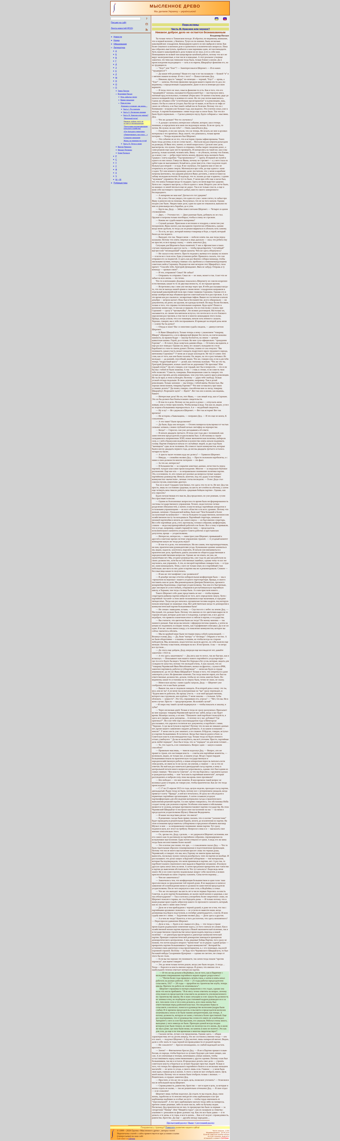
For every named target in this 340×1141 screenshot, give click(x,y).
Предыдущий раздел (177, 1123)
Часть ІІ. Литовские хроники (134, 112)
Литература (119, 47)
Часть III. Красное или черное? (135, 115)
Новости (118, 37)
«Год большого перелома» (134, 132)
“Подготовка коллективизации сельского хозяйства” (136, 127)
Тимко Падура (123, 91)
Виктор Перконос (124, 147)
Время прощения (127, 100)
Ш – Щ (118, 179)
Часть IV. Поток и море (132, 144)
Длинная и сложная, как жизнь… (134, 106)
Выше (191, 1123)
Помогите (170, 1127)
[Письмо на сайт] (147, 24)
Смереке (131, 1139)
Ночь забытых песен (128, 97)
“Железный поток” (131, 118)
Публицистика (120, 183)
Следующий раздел (204, 1123)
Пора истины (125, 103)
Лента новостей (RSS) (122, 28)
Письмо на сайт (118, 22)
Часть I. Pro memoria (131, 109)
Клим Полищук (124, 153)
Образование (120, 44)
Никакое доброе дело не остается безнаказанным (134, 122)
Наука (117, 40)
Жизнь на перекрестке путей (135, 141)
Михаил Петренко (125, 150)
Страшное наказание (132, 138)
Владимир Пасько (125, 94)
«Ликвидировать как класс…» (136, 135)
